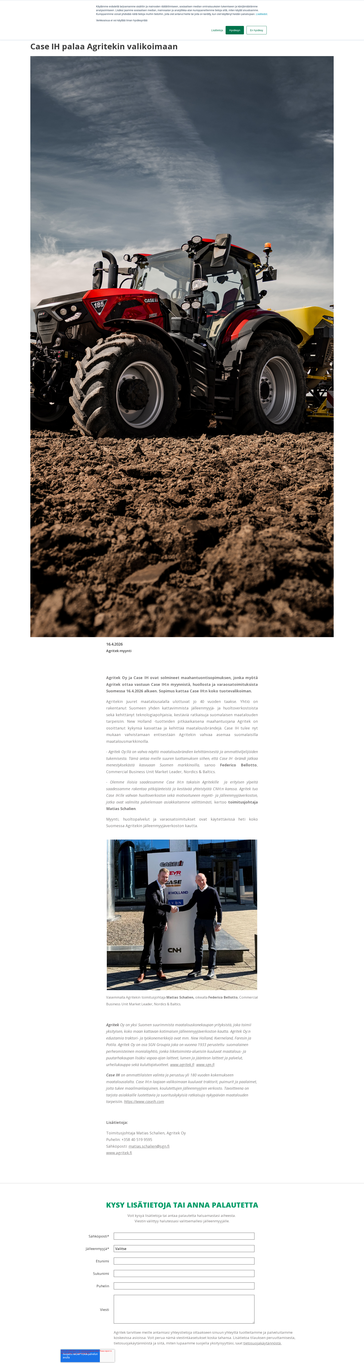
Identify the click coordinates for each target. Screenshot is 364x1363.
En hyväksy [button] (256, 30)
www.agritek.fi (182, 1064)
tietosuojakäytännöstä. (262, 1343)
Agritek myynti (118, 650)
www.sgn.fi (205, 1064)
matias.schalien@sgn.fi (149, 1146)
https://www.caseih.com (144, 1101)
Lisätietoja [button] (217, 30)
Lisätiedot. (262, 14)
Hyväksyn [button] (234, 30)
